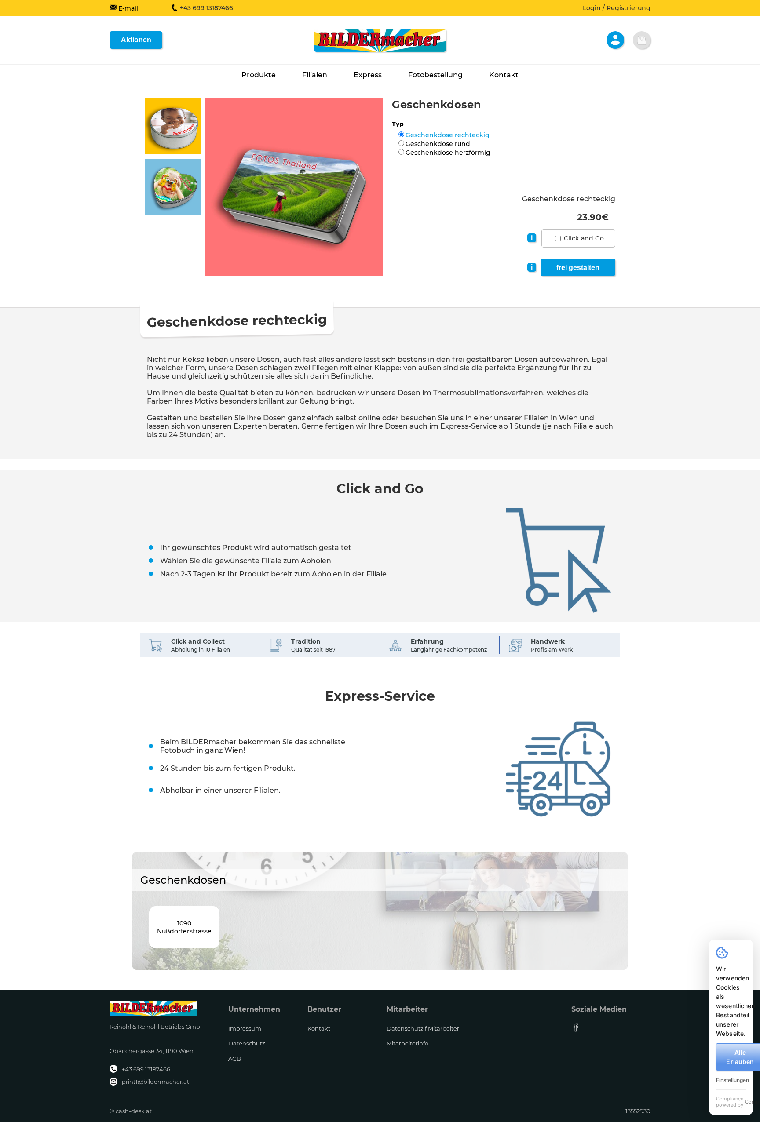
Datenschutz (246, 1043)
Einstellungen (732, 1080)
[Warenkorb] (641, 40)
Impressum (244, 1028)
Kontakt (318, 1028)
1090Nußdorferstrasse (184, 927)
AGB (234, 1058)
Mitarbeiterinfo (407, 1043)
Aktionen (136, 40)
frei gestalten (577, 267)
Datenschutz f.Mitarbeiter (423, 1028)
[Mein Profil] (615, 40)
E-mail (127, 8)
